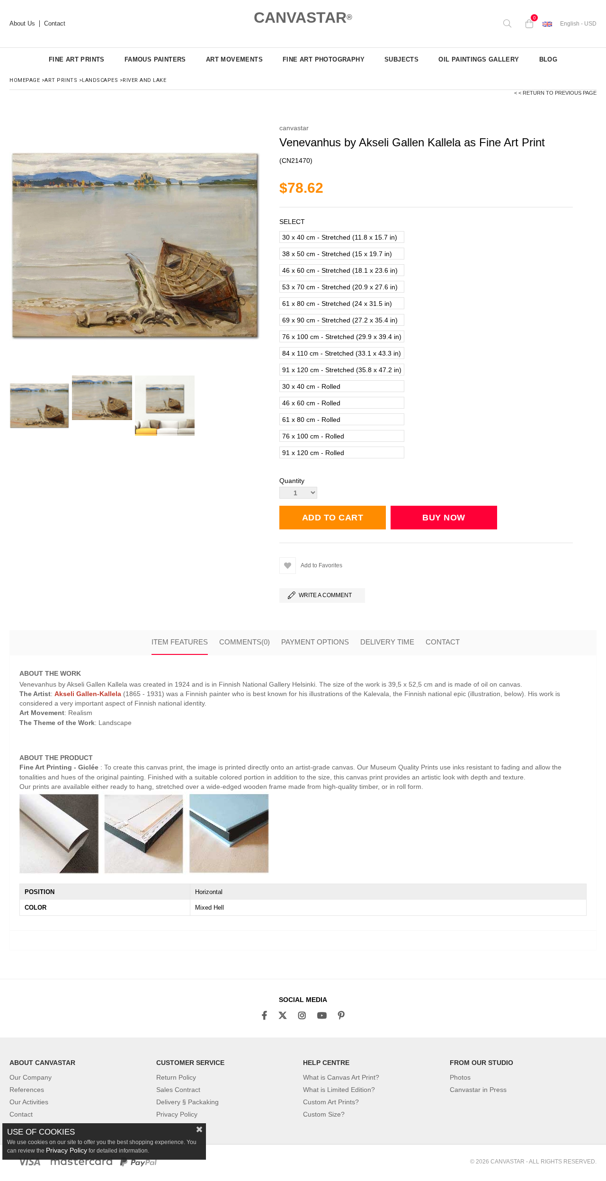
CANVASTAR (303, 17)
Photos (460, 1077)
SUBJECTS (401, 59)
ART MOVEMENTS (234, 59)
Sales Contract (178, 1089)
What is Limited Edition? (339, 1089)
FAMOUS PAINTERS (155, 59)
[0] (527, 23)
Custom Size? (324, 1114)
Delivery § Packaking (187, 1102)
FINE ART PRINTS (77, 59)
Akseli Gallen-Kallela (87, 694)
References (26, 1089)
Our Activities (28, 1102)
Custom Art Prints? (331, 1102)
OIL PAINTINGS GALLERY (478, 59)
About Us (22, 23)
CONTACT (443, 642)
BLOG (548, 59)
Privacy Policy (176, 1114)
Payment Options (315, 642)
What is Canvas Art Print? (341, 1077)
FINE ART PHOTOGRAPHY (324, 59)
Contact (54, 23)
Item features (180, 642)
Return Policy (176, 1077)
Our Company (30, 1077)
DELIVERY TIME (387, 642)
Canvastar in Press (478, 1089)
